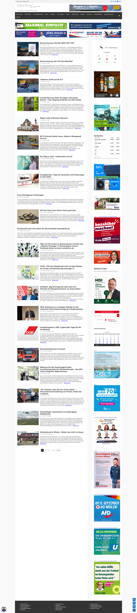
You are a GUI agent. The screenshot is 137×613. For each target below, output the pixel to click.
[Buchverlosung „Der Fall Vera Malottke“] (28, 74)
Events (67, 14)
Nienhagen (26, 197)
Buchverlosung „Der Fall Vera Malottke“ (56, 61)
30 (114, 343)
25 (96, 343)
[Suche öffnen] (119, 15)
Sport (46, 14)
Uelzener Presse (95, 608)
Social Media (97, 14)
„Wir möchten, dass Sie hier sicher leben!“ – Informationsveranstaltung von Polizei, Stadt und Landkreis (60, 392)
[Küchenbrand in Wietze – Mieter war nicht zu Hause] (28, 445)
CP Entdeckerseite (38, 14)
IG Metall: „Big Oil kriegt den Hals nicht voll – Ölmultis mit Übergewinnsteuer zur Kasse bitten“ (60, 288)
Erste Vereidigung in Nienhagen (30, 195)
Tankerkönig (99, 158)
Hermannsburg (50, 158)
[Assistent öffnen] (3, 609)
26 (99, 343)
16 (114, 339)
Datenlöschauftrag (61, 607)
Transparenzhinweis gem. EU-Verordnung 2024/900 (29, 30)
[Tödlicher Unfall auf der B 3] (28, 92)
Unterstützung (59, 604)
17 (118, 339)
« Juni (96, 345)
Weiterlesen (55, 54)
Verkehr (83, 14)
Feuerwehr (49, 351)
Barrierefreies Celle (96, 605)
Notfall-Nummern (109, 14)
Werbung (58, 605)
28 (107, 343)
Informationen (24, 607)
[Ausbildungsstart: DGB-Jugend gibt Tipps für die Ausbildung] (28, 340)
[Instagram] (113, 1)
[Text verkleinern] (134, 603)
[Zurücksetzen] (134, 610)
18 (95, 341)
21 (107, 341)
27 (53, 450)
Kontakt (18, 17)
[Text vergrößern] (134, 599)
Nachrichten (19, 14)
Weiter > (59, 450)
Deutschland (50, 212)
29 (110, 343)
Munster (49, 416)
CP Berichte (28, 14)
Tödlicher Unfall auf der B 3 (51, 80)
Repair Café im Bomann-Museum (54, 118)
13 (103, 339)
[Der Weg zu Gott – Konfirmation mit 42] (28, 169)
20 (103, 341)
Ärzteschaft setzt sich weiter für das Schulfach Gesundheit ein (43, 229)
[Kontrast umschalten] (134, 606)
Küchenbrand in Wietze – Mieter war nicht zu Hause (61, 432)
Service (89, 14)
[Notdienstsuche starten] (118, 315)
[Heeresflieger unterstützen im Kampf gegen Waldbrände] (28, 424)
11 (95, 339)
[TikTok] (115, 1)
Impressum (59, 609)
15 (110, 339)
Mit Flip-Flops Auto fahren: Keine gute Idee (58, 210)
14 (107, 339)
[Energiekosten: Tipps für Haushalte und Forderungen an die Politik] (28, 187)
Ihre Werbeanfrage (26, 608)
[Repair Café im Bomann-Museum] (28, 131)
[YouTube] (117, 1)
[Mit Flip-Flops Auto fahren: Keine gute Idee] (28, 223)
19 (99, 341)
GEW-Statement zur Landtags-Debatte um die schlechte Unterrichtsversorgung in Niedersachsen (61, 308)
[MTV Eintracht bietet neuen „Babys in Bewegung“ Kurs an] (28, 149)
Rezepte (53, 14)
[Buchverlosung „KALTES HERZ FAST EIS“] (28, 56)
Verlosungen (60, 14)
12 (99, 339)
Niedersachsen (50, 178)
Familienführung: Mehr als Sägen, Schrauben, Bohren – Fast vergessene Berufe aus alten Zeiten (60, 99)
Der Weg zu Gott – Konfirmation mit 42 (56, 157)
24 (118, 341)
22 (110, 341)
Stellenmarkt (75, 14)
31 (118, 343)
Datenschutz (59, 608)
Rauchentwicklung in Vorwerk (52, 349)
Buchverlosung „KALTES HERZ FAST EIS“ (57, 43)
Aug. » (117, 345)
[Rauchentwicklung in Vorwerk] (28, 362)
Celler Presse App (25, 605)
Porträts (23, 609)
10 (118, 337)
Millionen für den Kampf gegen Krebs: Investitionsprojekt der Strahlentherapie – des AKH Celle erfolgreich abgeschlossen (61, 369)
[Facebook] (111, 1)
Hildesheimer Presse (96, 607)
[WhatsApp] (120, 1)
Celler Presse (24, 604)
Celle (48, 45)
